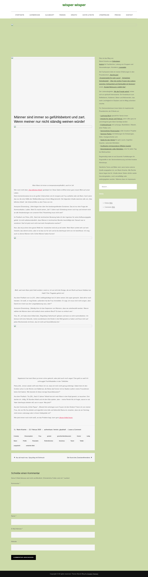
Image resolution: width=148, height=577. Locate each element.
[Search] (134, 186)
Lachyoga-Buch (105, 116)
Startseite (19, 15)
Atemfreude (104, 15)
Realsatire (35, 441)
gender (49, 436)
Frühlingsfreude (105, 125)
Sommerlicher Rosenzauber (110, 131)
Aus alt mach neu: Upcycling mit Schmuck (30, 457)
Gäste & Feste (88, 15)
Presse (118, 15)
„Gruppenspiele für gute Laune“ (110, 78)
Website (14, 541)
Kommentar (15, 483)
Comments (110, 207)
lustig (88, 436)
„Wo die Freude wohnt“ (121, 91)
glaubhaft (49, 15)
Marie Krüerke (21, 429)
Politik (25, 441)
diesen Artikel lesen (66, 417)
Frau (40, 436)
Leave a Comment (74, 429)
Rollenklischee (48, 441)
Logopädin (122, 67)
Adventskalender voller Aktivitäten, (112, 149)
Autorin (101, 64)
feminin (62, 15)
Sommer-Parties (106, 134)
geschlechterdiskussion (64, 436)
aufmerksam (35, 15)
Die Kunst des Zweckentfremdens (78, 457)
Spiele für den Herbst (107, 140)
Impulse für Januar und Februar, (111, 119)
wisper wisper (74, 5)
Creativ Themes (92, 574)
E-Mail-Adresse (17, 529)
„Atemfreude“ (114, 75)
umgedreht (17, 445)
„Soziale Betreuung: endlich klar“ (114, 87)
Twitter (82, 441)
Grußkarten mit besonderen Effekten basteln (115, 146)
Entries (108, 203)
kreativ (74, 15)
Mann (15, 441)
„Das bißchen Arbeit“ (35, 190)
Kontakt (129, 15)
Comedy (16, 436)
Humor (79, 436)
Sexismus (62, 441)
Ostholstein (116, 61)
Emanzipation (29, 436)
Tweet (72, 441)
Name (13, 516)
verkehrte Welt (30, 445)
